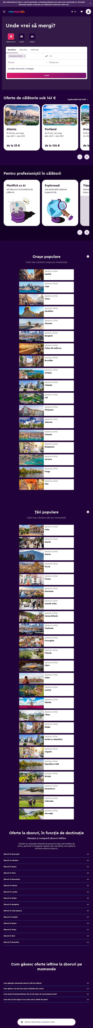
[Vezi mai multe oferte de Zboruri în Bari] (87, 935)
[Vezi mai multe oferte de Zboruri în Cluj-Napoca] (87, 910)
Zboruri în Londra (10, 892)
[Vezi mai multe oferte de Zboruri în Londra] (87, 891)
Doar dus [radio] (23, 50)
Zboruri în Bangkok (11, 904)
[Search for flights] (11, 36)
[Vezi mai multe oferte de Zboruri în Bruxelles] (87, 942)
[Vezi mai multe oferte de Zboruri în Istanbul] (87, 860)
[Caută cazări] (21, 36)
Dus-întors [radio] (12, 50)
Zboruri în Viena (10, 929)
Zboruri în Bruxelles (11, 942)
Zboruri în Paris (10, 873)
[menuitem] (11, 38)
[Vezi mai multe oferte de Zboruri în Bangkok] (87, 904)
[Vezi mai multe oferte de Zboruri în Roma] (87, 866)
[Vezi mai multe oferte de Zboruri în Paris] (87, 873)
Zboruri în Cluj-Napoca (13, 911)
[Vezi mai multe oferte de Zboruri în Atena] (87, 923)
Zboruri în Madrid (10, 917)
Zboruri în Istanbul (11, 860)
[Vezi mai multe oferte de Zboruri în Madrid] (87, 917)
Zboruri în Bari (9, 936)
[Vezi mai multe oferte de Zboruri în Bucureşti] (87, 854)
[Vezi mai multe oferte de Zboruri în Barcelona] (87, 879)
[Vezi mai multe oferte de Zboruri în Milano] (87, 885)
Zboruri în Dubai (10, 898)
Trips (86, 185)
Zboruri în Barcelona (12, 879)
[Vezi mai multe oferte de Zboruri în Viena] (87, 929)
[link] (77, 99)
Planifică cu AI (16, 185)
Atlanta (11, 129)
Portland (50, 129)
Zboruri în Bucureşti (11, 854)
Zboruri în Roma (10, 867)
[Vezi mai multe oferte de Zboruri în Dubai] (87, 898)
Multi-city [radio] (35, 50)
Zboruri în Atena (10, 923)
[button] (90, 3)
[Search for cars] (32, 36)
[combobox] (35, 56)
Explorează (52, 185)
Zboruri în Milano (10, 885)
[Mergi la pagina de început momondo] (16, 11)
